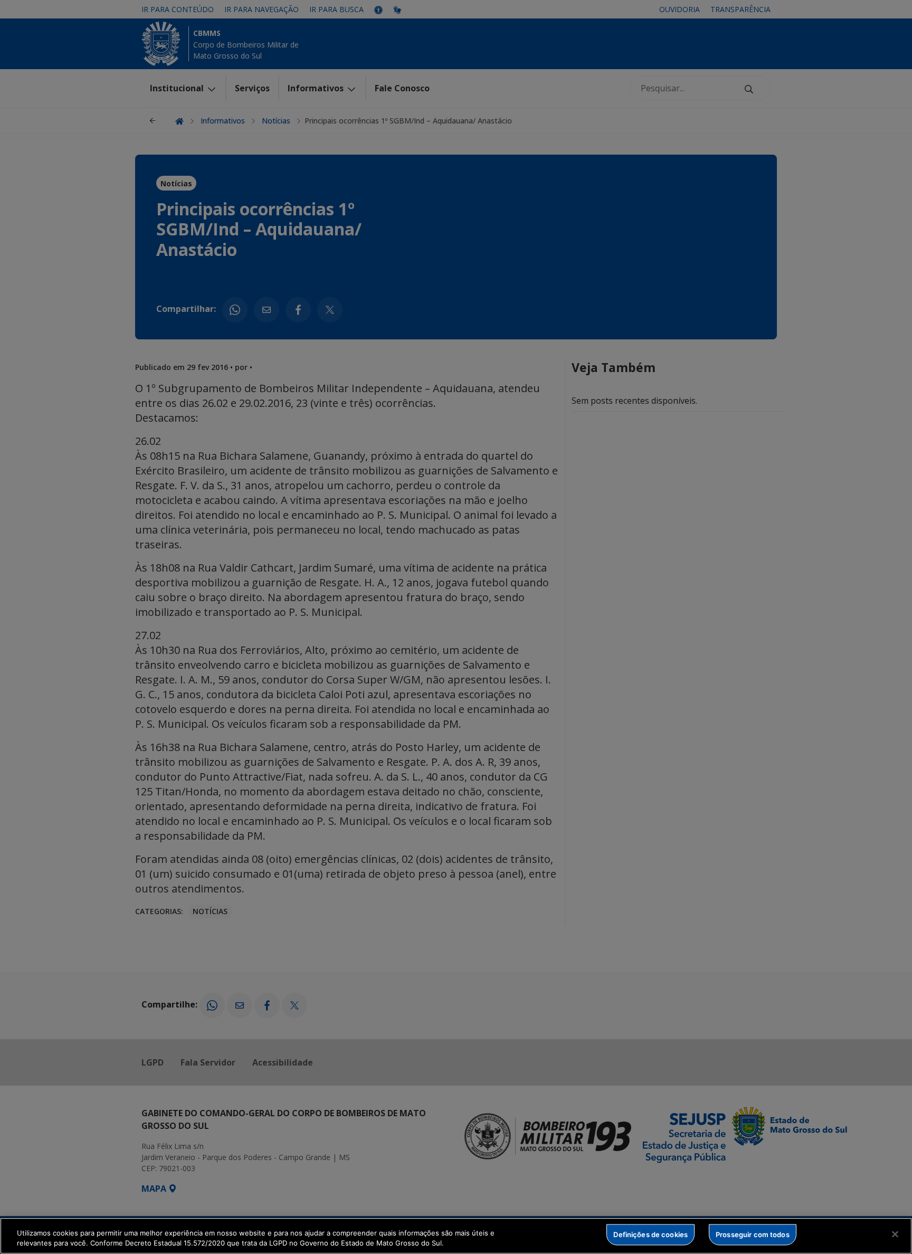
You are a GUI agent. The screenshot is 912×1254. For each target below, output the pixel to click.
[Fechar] (895, 1234)
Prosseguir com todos (753, 1234)
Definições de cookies (650, 1234)
